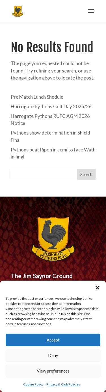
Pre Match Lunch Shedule (37, 97)
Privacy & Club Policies (63, 384)
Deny (53, 355)
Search (86, 174)
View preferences (53, 370)
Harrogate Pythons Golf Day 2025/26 (51, 106)
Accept (53, 339)
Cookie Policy (33, 384)
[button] (97, 287)
